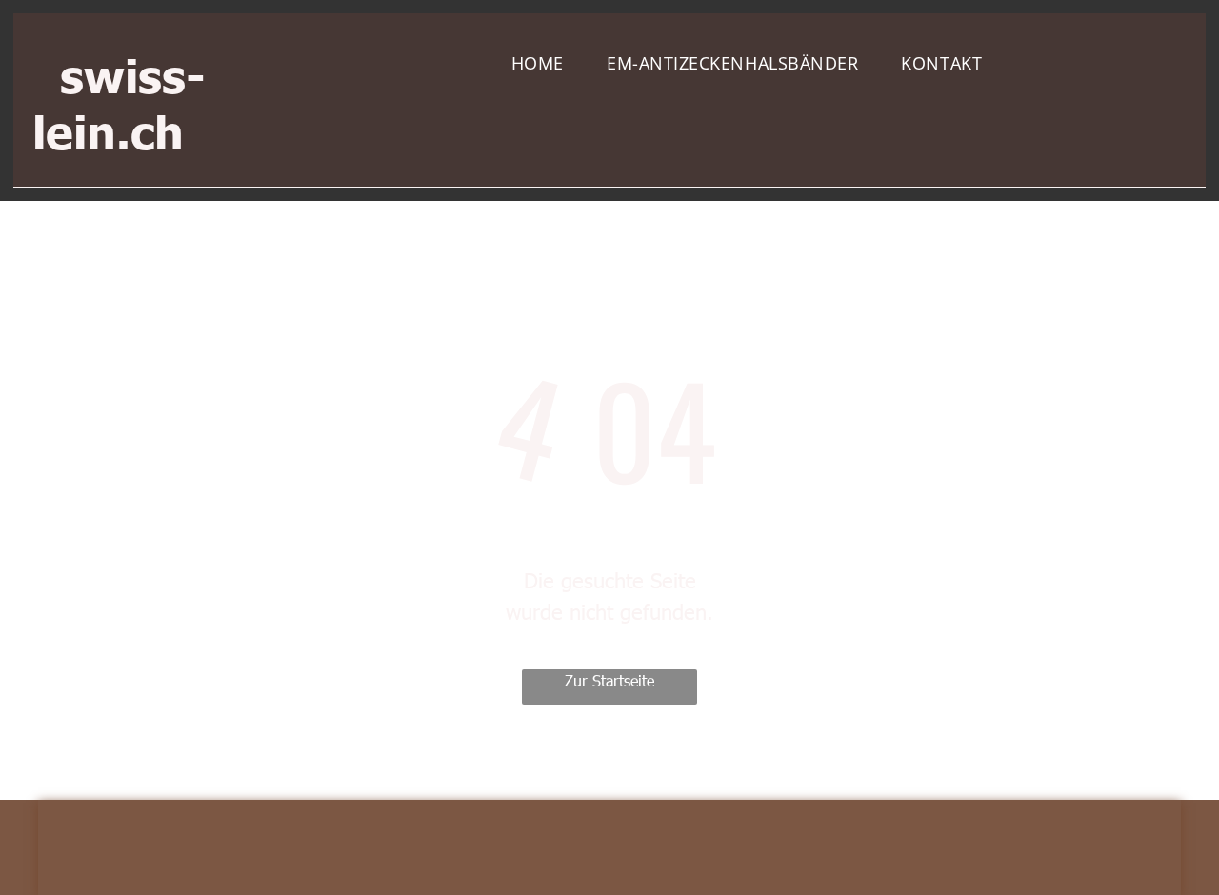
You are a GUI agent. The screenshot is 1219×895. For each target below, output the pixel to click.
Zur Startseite (609, 680)
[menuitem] (544, 63)
